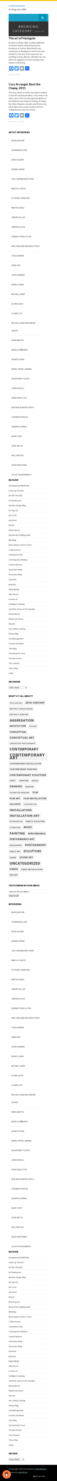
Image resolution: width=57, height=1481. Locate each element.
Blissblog (12, 540)
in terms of (13, 599)
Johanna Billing (19, 150)
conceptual (18, 731)
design (35, 781)
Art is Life (13, 515)
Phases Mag (14, 633)
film (35, 792)
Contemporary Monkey (18, 560)
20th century (35, 702)
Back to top (39, 1476)
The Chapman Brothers (22, 179)
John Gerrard (18, 275)
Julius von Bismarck (21, 474)
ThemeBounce (41, 1469)
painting (17, 833)
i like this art (14, 594)
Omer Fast (16, 265)
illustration (30, 804)
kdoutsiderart (14, 614)
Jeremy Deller (18, 217)
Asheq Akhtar (17, 140)
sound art (26, 857)
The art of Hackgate (22, 38)
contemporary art (27, 756)
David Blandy (17, 160)
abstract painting (19, 714)
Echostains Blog (15, 574)
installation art (25, 816)
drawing (16, 786)
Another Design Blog (17, 505)
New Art (12, 624)
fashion (29, 787)
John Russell (17, 388)
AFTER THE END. (16, 495)
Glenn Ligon (17, 304)
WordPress (23, 1472)
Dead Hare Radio (15, 569)
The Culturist (14, 663)
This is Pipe (13, 668)
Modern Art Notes (16, 619)
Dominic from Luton (21, 236)
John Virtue (17, 446)
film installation (35, 798)
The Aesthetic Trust (17, 653)
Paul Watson (17, 455)
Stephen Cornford (20, 198)
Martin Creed (17, 208)
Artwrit (11, 525)
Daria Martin (17, 340)
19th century (16, 703)
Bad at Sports (14, 530)
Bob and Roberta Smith (22, 407)
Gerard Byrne (18, 169)
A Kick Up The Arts (16, 490)
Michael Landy (18, 294)
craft (13, 781)
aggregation (22, 720)
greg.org (12, 584)
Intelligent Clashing (17, 604)
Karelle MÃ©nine (19, 350)
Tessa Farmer (17, 256)
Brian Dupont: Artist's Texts (20, 545)
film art (15, 798)
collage (33, 726)
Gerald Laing (17, 284)
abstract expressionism (21, 709)
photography (35, 845)
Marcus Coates (18, 188)
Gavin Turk (16, 436)
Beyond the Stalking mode (19, 535)
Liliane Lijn (16, 313)
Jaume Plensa (17, 359)
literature (15, 827)
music (28, 827)
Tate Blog (13, 648)
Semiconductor (19, 398)
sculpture (32, 851)
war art (14, 875)
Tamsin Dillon (18, 227)
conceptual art (22, 737)
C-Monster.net (15, 550)
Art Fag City (13, 510)
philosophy (16, 845)
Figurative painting (19, 793)
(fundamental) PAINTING (19, 485)
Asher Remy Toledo (20, 378)
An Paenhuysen (15, 500)
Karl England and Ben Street (25, 246)
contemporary (24, 749)
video (14, 869)
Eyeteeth (12, 579)
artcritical (12, 520)
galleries (15, 804)
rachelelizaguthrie (16, 638)
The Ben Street (15, 658)
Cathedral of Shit (16, 555)
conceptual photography (22, 743)
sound (13, 857)
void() (11, 673)
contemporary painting (23, 769)
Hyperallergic (14, 589)
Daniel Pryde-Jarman (21, 369)
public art (15, 851)
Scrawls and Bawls (16, 643)
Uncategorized (25, 863)
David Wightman (19, 465)
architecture (18, 726)
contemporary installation (25, 763)
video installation (32, 869)
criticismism (17, 6)
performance (37, 833)
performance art (22, 839)
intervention (16, 821)
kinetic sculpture (35, 821)
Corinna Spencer (19, 417)
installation (21, 810)
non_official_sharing (17, 629)
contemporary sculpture (28, 775)
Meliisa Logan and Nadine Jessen (23, 327)
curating (23, 781)
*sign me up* (14, 896)
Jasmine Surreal (19, 426)
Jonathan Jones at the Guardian (22, 609)
